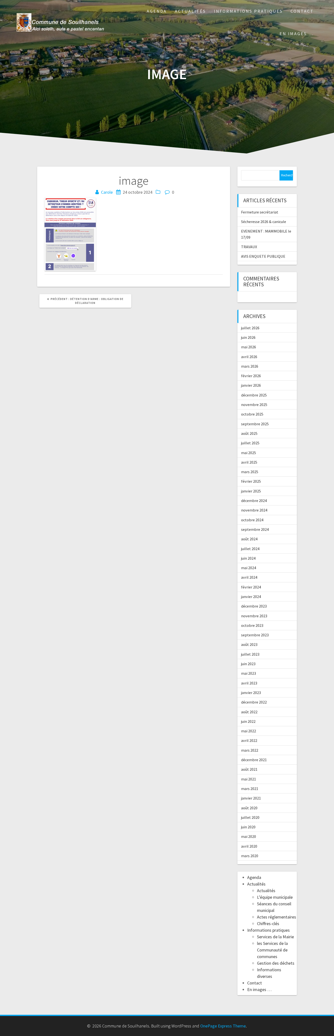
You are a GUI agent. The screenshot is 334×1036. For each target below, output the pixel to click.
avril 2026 (249, 356)
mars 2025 (249, 471)
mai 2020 (248, 836)
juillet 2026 (250, 327)
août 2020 (249, 807)
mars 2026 (249, 366)
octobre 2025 (252, 414)
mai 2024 (248, 567)
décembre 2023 (254, 606)
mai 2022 (248, 730)
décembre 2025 (254, 395)
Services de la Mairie (275, 937)
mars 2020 (249, 855)
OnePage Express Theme (223, 1026)
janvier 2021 (251, 798)
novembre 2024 (254, 510)
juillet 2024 (250, 548)
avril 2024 (249, 577)
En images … (296, 33)
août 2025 (249, 433)
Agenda (157, 11)
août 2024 (249, 538)
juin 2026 (248, 337)
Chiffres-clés (268, 923)
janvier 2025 (251, 491)
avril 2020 (249, 846)
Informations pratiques (248, 11)
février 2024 (251, 587)
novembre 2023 (254, 615)
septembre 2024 (255, 529)
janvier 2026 (251, 385)
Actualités (190, 11)
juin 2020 (248, 826)
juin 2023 (248, 663)
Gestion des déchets (275, 963)
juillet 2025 (250, 442)
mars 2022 (249, 750)
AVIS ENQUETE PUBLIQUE (263, 256)
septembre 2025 (255, 423)
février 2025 (251, 481)
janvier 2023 (251, 692)
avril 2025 (249, 462)
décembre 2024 (254, 500)
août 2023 (249, 644)
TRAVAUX (249, 246)
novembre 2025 (254, 404)
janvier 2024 (251, 596)
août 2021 (249, 769)
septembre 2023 (255, 634)
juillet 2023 (250, 654)
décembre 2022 (254, 702)
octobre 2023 (252, 625)
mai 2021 (248, 779)
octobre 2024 (252, 519)
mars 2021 (249, 788)
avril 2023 (249, 683)
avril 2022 (249, 740)
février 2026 (251, 375)
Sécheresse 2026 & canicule (263, 221)
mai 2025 (248, 452)
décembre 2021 (254, 759)
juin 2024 (248, 558)
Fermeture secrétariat (259, 212)
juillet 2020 (250, 817)
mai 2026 (248, 346)
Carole (107, 192)
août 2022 (249, 711)
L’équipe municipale (275, 897)
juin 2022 (248, 721)
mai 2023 (248, 673)
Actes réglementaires (276, 917)
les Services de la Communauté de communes (272, 949)
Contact (302, 11)
